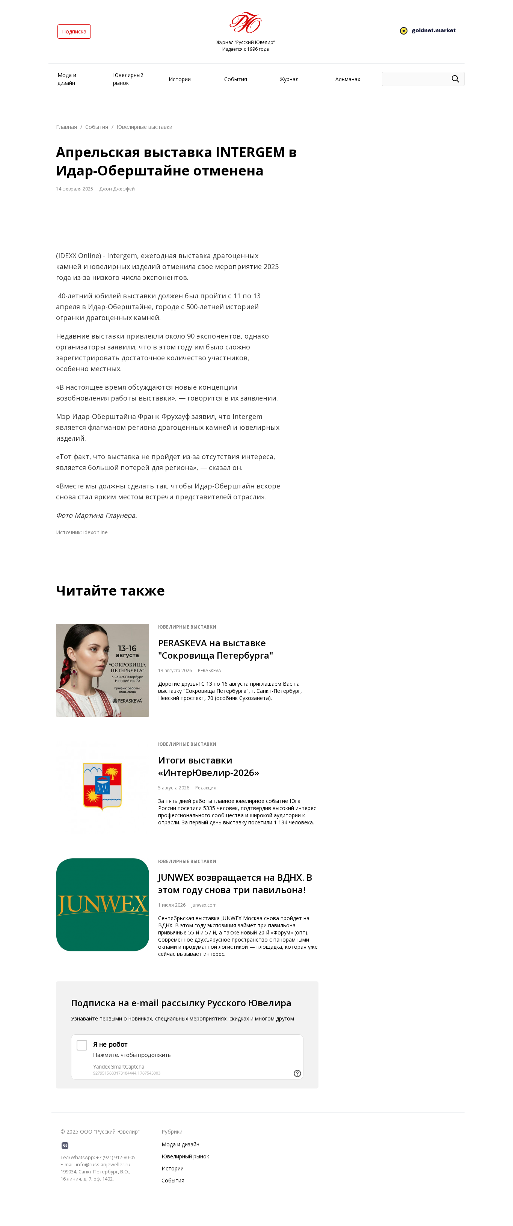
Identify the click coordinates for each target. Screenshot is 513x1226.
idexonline (95, 532)
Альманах (347, 79)
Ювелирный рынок (185, 1156)
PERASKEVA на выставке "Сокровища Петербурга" (215, 648)
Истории (180, 79)
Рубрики (172, 1131)
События (235, 79)
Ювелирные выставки (144, 126)
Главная (66, 126)
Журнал (289, 79)
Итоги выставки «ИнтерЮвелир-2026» (208, 766)
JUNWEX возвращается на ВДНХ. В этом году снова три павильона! (235, 883)
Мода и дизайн (180, 1144)
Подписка (74, 31)
